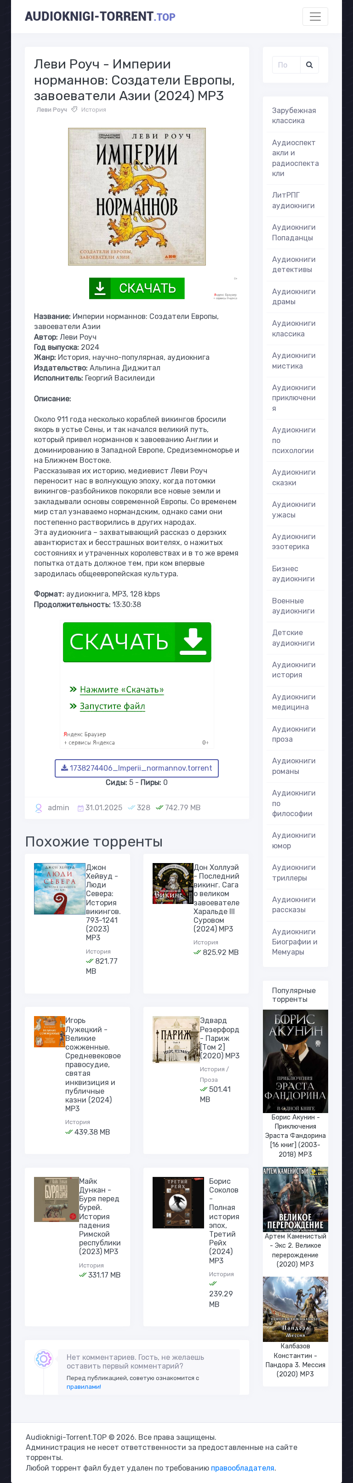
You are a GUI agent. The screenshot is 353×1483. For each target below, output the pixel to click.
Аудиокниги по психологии (294, 440)
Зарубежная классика (294, 115)
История (93, 109)
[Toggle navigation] (315, 16)
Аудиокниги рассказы (294, 904)
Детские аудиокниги (293, 637)
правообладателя (242, 1468)
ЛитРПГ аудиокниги (293, 200)
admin (58, 807)
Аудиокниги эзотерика (294, 541)
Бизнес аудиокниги (293, 573)
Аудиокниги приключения (294, 398)
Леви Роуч (52, 109)
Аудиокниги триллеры (294, 872)
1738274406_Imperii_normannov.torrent (140, 768)
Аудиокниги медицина (294, 702)
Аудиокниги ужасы (294, 509)
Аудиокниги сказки (294, 477)
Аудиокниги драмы (294, 296)
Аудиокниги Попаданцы (294, 232)
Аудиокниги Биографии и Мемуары (295, 942)
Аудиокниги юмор (294, 840)
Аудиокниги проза (294, 734)
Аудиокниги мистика (294, 360)
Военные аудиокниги (293, 606)
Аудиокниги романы (294, 765)
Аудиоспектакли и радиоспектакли (295, 158)
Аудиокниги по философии (294, 803)
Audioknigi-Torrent (100, 16)
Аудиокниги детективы (294, 264)
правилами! (84, 1386)
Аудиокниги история (294, 669)
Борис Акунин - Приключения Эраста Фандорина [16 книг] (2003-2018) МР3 (295, 1136)
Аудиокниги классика (294, 328)
